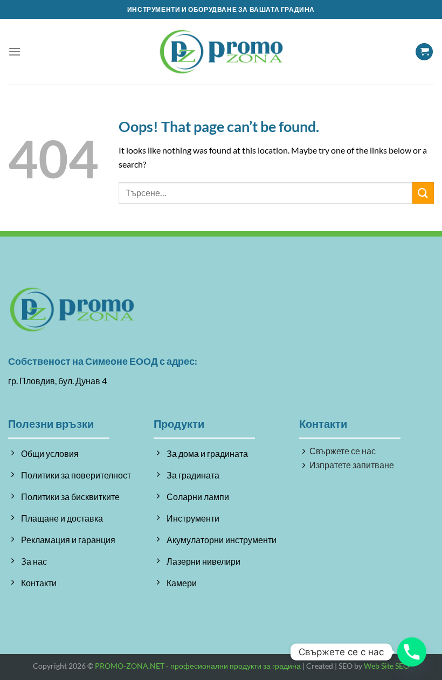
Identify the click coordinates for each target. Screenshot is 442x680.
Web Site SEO (386, 665)
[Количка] (424, 52)
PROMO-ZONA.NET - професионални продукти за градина (198, 665)
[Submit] (423, 192)
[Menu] (14, 51)
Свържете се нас (342, 451)
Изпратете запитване (351, 465)
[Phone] (411, 652)
